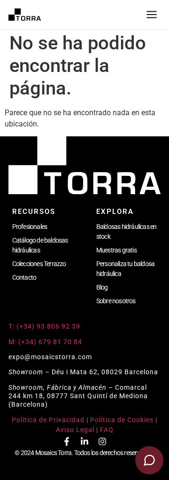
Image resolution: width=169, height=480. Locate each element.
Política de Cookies (122, 420)
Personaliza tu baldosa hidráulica (125, 268)
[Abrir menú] (152, 15)
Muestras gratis (116, 250)
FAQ (107, 429)
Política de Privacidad (48, 420)
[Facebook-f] (66, 441)
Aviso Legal (75, 429)
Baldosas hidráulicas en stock (126, 231)
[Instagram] (102, 441)
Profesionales (29, 226)
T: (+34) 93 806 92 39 (45, 326)
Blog (102, 287)
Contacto (24, 277)
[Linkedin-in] (84, 441)
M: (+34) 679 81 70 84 (45, 342)
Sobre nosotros (116, 301)
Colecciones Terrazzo (39, 264)
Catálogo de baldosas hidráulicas (40, 245)
